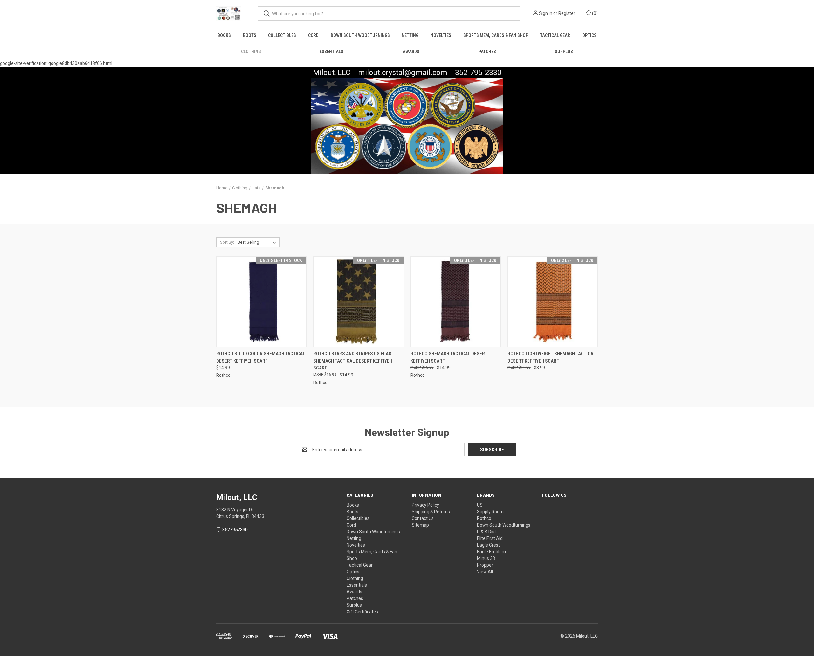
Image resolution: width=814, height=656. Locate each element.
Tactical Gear (555, 35)
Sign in (545, 13)
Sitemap (420, 525)
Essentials (331, 51)
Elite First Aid (490, 538)
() (594, 13)
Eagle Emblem (491, 551)
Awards (411, 51)
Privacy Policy (425, 505)
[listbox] (258, 242)
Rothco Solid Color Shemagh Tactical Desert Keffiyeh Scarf (260, 357)
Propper (485, 565)
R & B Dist (486, 531)
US (480, 505)
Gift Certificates (362, 611)
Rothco (484, 518)
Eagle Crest (488, 545)
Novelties (441, 35)
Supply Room (490, 511)
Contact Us (423, 518)
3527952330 (235, 530)
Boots (249, 35)
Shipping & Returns (431, 511)
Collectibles (282, 35)
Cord (313, 35)
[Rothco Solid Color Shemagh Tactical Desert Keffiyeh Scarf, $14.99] (261, 302)
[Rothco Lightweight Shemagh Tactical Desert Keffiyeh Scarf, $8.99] (553, 302)
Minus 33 (486, 558)
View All (485, 571)
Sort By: (227, 242)
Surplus (564, 51)
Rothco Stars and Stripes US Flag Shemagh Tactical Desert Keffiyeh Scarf (352, 361)
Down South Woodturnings (360, 35)
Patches (487, 51)
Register (566, 13)
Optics (589, 35)
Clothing (251, 51)
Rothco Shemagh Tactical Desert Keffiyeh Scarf (448, 357)
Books (224, 35)
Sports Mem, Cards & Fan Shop (495, 35)
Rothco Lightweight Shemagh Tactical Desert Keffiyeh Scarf (551, 357)
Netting (410, 35)
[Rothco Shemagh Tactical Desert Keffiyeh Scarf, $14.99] (456, 302)
